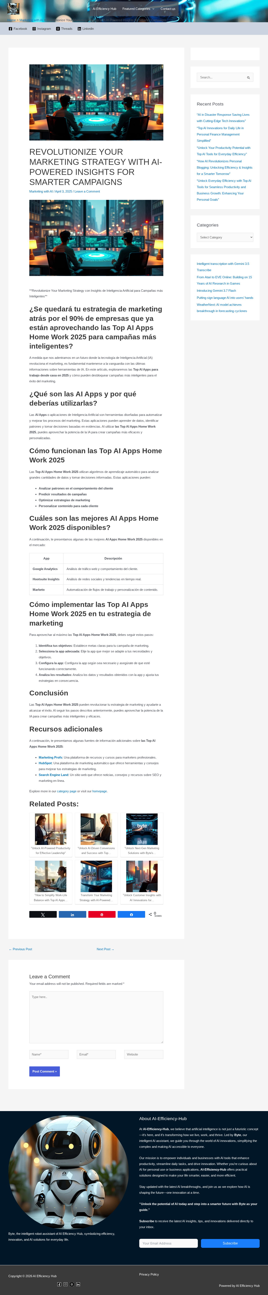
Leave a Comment (87, 191)
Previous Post (20, 949)
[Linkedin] (78, 1284)
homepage (99, 791)
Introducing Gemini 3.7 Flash (216, 290)
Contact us (168, 8)
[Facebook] (59, 1284)
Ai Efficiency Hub (104, 8)
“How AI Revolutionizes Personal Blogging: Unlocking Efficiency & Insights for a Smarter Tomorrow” (225, 167)
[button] (152, 8)
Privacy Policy (149, 1274)
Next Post (105, 949)
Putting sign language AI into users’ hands (225, 297)
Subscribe (230, 1243)
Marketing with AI (41, 191)
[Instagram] (65, 1284)
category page (66, 791)
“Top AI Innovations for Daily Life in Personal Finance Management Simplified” (220, 134)
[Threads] (72, 1284)
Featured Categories (136, 8)
